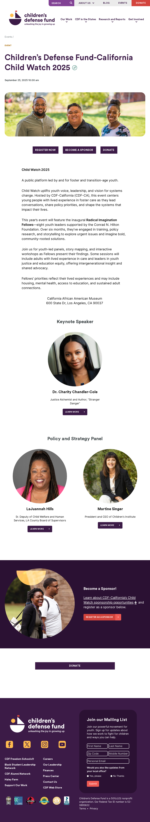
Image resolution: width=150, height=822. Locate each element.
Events (122, 3)
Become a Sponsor (79, 150)
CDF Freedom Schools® (19, 759)
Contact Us (50, 782)
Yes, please (95, 776)
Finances (48, 770)
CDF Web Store (52, 787)
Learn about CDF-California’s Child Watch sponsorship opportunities (109, 600)
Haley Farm (11, 779)
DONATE (141, 3)
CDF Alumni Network (17, 774)
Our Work (66, 19)
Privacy (94, 808)
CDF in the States (85, 19)
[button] (75, 67)
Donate (108, 150)
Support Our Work (16, 785)
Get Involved (136, 19)
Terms (82, 808)
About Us (85, 3)
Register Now (45, 150)
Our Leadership (52, 764)
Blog (106, 3)
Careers (48, 759)
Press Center (51, 776)
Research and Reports (112, 19)
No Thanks (118, 776)
